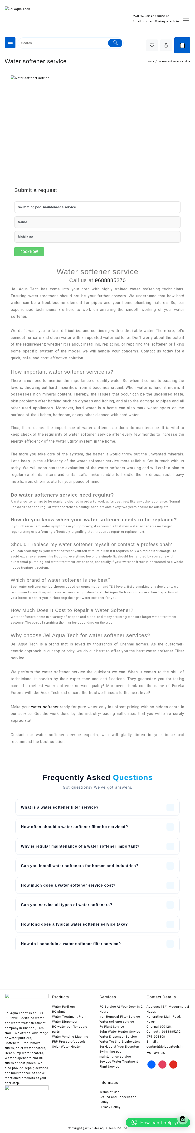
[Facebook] (151, 1064)
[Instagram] (162, 1064)
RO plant (58, 1011)
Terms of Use (109, 1092)
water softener (44, 707)
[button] (158, 1122)
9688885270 (110, 280)
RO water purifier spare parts (69, 1029)
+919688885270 (157, 16)
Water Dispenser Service (118, 1036)
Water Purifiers (63, 1006)
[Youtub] (173, 1064)
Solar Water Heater (66, 1046)
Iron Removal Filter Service (119, 1016)
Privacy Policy (110, 1107)
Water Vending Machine (70, 1036)
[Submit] (115, 43)
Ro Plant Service (111, 1026)
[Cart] (182, 45)
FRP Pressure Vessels (69, 1041)
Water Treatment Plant (69, 1016)
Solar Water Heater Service (120, 1031)
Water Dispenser (65, 1021)
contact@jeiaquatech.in (161, 21)
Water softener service (116, 1021)
